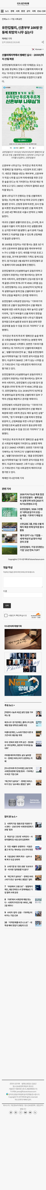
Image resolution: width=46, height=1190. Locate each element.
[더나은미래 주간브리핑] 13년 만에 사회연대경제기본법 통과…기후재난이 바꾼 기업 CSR (18, 771)
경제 (12, 11)
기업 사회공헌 (16, 19)
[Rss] (35, 1112)
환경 (23, 11)
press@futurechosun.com (26, 1091)
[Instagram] (20, 1112)
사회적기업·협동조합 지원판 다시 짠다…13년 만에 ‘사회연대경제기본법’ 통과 (18, 826)
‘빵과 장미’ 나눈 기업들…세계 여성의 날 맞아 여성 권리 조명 (31, 538)
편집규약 (40, 1105)
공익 (28, 11)
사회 (17, 11)
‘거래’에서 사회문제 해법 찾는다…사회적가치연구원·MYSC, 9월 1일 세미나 (18, 902)
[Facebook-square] (16, 1112)
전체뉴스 (5, 19)
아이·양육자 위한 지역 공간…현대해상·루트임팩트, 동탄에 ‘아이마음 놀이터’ (18, 745)
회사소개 (6, 1105)
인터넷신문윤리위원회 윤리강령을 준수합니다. (24, 1094)
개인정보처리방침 (17, 1105)
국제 (34, 11)
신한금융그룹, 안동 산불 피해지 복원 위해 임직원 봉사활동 (32, 527)
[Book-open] (25, 1112)
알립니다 (23, 1109)
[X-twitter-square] (11, 1112)
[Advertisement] (23, 963)
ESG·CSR (41, 11)
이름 (5, 591)
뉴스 (7, 11)
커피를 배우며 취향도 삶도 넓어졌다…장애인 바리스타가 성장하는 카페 (18, 758)
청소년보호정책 (29, 1105)
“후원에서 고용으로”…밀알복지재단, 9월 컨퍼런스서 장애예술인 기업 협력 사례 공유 (18, 889)
